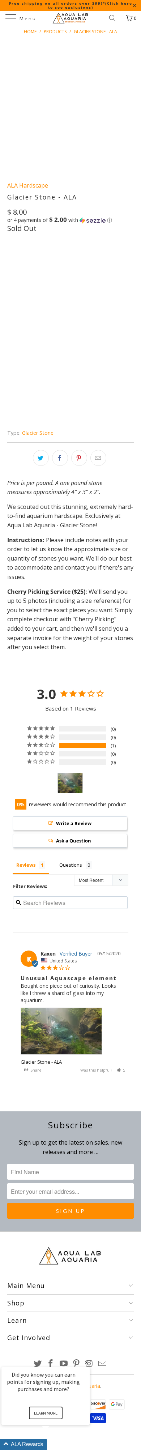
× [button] (86, 1362)
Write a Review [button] (73, 823)
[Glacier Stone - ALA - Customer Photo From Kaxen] (70, 783)
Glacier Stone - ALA (41, 1062)
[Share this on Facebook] (60, 458)
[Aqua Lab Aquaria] (70, 18)
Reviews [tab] (25, 865)
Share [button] (35, 1070)
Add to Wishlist (76, 382)
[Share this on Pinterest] (79, 458)
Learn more (45, 1413)
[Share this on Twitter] (41, 458)
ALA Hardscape (27, 185)
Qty (12, 279)
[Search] (114, 18)
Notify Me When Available (66, 416)
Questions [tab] (70, 865)
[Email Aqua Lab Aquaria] (102, 1363)
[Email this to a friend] (98, 458)
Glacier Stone (38, 432)
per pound (25, 259)
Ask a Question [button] (73, 840)
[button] (59, 220)
